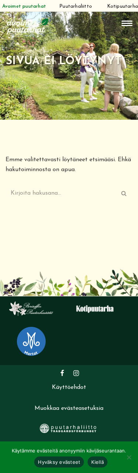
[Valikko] (126, 23)
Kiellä (97, 462)
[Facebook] (62, 373)
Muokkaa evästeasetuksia (69, 408)
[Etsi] (124, 193)
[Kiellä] (128, 457)
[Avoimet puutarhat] (28, 25)
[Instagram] (76, 373)
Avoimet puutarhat (24, 6)
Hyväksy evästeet (59, 462)
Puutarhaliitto (75, 6)
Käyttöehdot (69, 387)
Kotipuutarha (122, 6)
